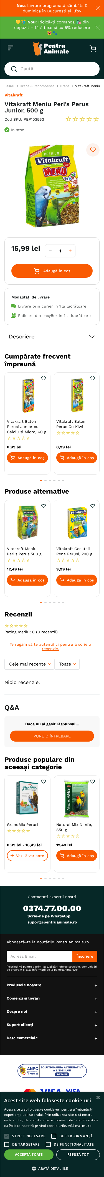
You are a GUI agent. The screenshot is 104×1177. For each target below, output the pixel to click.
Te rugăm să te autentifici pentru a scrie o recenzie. (50, 646)
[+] (70, 250)
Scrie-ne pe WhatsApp (48, 916)
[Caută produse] (15, 69)
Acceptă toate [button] (29, 1154)
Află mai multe (80, 1125)
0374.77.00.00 (52, 908)
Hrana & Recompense (37, 86)
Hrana (65, 86)
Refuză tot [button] (78, 1154)
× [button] (98, 1098)
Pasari (9, 86)
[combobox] (52, 69)
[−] (50, 250)
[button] (52, 336)
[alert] (52, 1134)
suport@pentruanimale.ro (52, 922)
